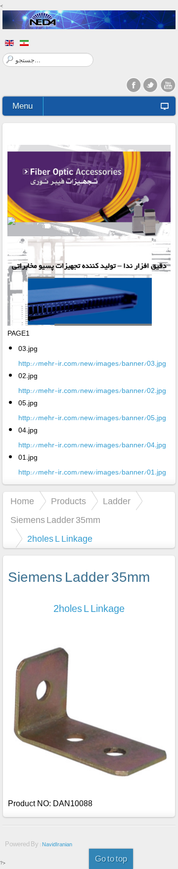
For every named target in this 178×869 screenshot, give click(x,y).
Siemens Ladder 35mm (55, 520)
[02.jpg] (89, 284)
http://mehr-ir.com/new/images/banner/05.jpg (92, 418)
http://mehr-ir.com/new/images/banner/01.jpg (92, 472)
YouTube (168, 84)
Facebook (133, 84)
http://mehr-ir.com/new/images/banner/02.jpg (92, 390)
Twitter (150, 84)
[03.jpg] (89, 193)
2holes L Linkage (89, 608)
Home (22, 501)
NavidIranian (57, 844)
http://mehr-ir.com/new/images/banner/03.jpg (92, 363)
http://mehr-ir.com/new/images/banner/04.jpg (92, 445)
